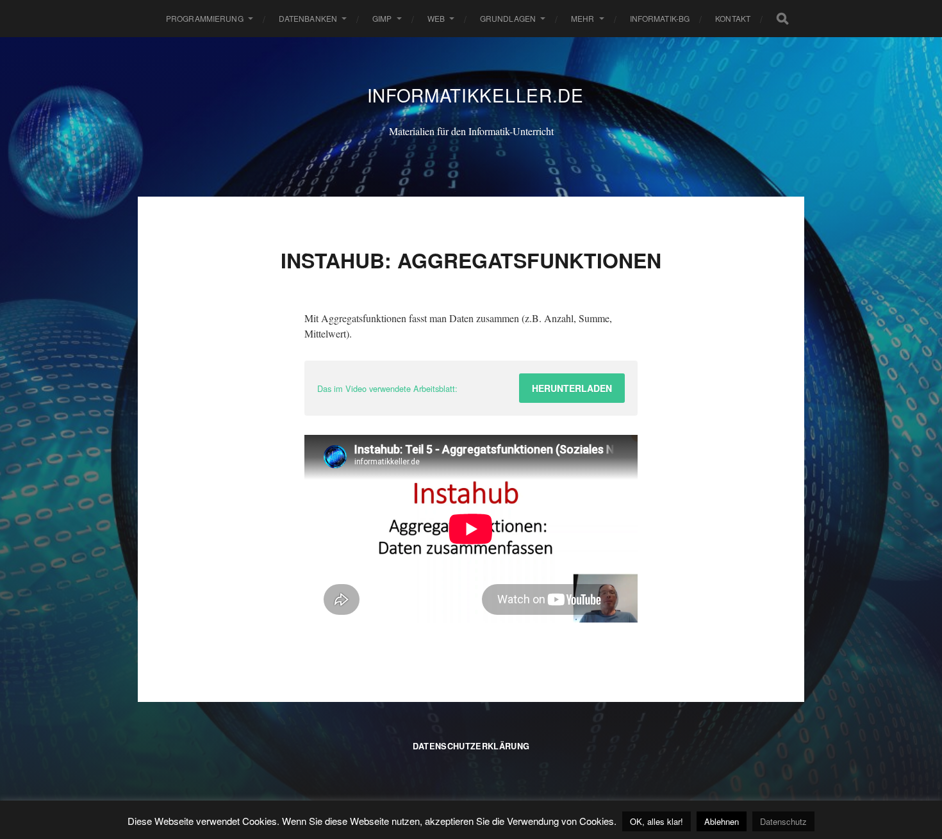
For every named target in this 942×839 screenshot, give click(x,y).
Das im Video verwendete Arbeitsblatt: (387, 388)
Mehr (582, 18)
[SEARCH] (782, 18)
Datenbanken (308, 18)
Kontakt (732, 18)
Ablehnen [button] (721, 821)
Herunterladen (572, 388)
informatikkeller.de (475, 95)
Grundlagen (508, 18)
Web (436, 18)
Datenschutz (783, 821)
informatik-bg (660, 18)
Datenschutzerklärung (471, 746)
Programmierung (205, 18)
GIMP (382, 18)
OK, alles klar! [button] (656, 821)
